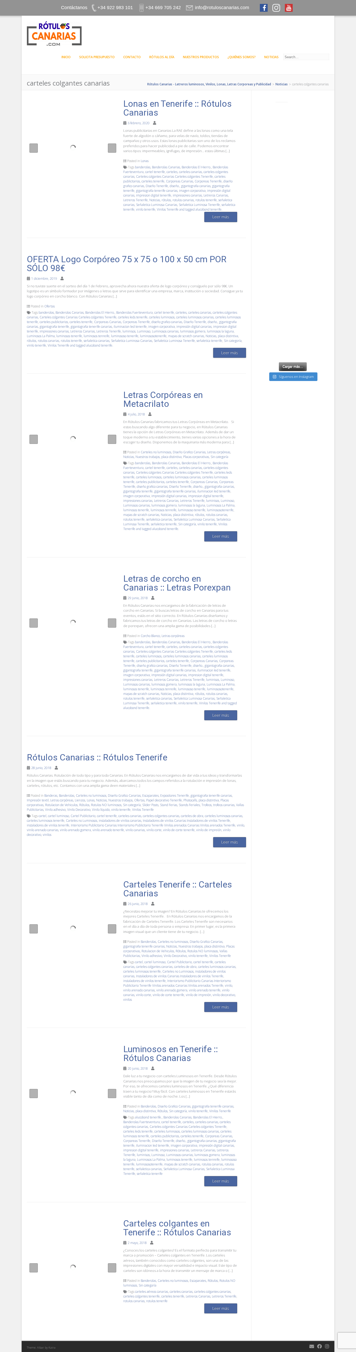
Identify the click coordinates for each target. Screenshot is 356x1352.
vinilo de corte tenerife (179, 830)
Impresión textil (38, 800)
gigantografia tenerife (54, 326)
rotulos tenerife (206, 200)
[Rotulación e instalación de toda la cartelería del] (292, 163)
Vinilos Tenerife (143, 809)
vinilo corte (154, 830)
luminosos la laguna (220, 331)
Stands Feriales (189, 805)
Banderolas (66, 795)
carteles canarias (190, 172)
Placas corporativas (196, 457)
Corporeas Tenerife (208, 181)
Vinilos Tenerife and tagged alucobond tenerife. (189, 209)
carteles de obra (192, 816)
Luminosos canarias (165, 331)
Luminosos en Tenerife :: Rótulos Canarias (170, 1053)
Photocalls (190, 800)
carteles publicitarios (54, 322)
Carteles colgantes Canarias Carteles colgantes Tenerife (174, 176)
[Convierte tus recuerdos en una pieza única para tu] (292, 294)
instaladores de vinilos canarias (120, 820)
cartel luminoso (58, 816)
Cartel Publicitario (83, 816)
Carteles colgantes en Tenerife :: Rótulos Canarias (177, 1227)
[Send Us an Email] (311, 1346)
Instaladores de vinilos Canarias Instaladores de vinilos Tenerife (186, 820)
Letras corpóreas (218, 452)
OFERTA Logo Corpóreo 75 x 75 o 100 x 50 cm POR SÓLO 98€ (126, 263)
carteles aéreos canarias (151, 1291)
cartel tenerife (155, 172)
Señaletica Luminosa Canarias (156, 204)
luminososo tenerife (124, 336)
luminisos (129, 331)
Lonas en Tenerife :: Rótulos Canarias (177, 108)
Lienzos (80, 800)
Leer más (220, 216)
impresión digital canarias (194, 326)
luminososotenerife (153, 336)
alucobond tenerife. (148, 1117)
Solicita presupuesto (97, 57)
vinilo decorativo (224, 995)
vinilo (240, 825)
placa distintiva (228, 336)
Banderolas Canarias (166, 167)
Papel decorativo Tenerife (164, 800)
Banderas (50, 795)
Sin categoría (233, 340)
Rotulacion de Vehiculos (61, 805)
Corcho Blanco (150, 636)
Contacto (132, 57)
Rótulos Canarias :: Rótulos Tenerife (97, 757)
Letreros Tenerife (135, 200)
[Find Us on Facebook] (319, 1346)
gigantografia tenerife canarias (156, 190)
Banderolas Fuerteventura (134, 312)
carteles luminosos (162, 317)
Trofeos (206, 805)
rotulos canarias (183, 200)
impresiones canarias (187, 195)
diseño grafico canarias (166, 322)
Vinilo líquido (101, 809)
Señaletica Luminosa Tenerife (199, 204)
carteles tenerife (153, 181)
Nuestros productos (201, 57)
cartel (42, 816)
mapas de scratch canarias (186, 336)
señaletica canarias (96, 340)
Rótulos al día (161, 57)
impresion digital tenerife (153, 195)
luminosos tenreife (96, 336)
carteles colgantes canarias (161, 816)
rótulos (166, 200)
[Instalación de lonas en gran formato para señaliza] (292, 207)
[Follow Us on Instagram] (327, 1346)
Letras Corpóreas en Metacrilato (163, 399)
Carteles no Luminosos (81, 820)
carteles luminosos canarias (195, 317)
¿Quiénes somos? (242, 57)
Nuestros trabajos (148, 457)
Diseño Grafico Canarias (189, 452)
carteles (172, 172)
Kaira (52, 1347)
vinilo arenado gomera (75, 830)
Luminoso (143, 331)
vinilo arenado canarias (42, 830)
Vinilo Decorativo (78, 809)
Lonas (145, 161)
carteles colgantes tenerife (141, 1296)
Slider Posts (150, 805)
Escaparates (150, 795)
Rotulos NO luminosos (106, 805)
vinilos (47, 834)
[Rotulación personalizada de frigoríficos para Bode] (292, 250)
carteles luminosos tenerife (45, 820)
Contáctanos (74, 7)
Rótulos (84, 805)
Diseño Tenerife (157, 186)
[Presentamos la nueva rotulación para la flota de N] (292, 337)
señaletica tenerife (209, 340)
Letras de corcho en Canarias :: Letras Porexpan (177, 583)
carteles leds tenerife (133, 317)
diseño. (175, 186)
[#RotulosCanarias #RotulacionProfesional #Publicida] (292, 120)
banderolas (142, 167)
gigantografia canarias (196, 186)
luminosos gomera (192, 331)
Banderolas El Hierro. (196, 167)
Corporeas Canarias (179, 181)
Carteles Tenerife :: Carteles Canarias (177, 888)
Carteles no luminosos (156, 452)
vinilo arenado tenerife (108, 830)
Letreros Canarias (216, 195)
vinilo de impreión (209, 830)
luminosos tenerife (69, 336)
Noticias (271, 57)
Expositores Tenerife (174, 795)
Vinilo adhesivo (55, 809)
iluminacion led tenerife (130, 326)
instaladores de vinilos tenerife (48, 825)
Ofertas (49, 306)
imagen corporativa (192, 190)
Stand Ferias (168, 805)
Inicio (66, 57)
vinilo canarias (135, 830)
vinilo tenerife (145, 209)
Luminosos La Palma (41, 336)
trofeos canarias (224, 805)
